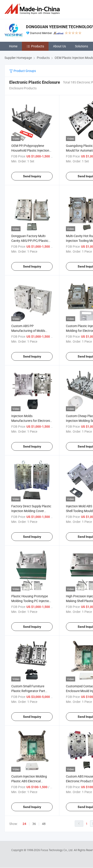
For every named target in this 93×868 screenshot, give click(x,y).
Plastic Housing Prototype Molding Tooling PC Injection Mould (31, 601)
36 (34, 824)
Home (13, 46)
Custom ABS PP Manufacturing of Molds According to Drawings (28, 330)
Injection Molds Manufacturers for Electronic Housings (31, 420)
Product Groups (24, 71)
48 (44, 824)
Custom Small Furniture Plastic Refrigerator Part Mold (28, 691)
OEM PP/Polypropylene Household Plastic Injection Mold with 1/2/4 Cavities (30, 150)
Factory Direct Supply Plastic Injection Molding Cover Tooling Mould (31, 511)
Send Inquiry (32, 176)
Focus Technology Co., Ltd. (57, 850)
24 (24, 824)
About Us (59, 46)
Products (37, 46)
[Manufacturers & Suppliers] (33, 9)
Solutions (81, 46)
